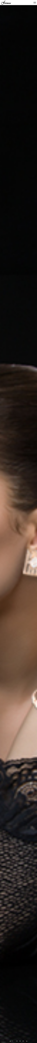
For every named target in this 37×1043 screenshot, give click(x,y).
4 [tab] (23, 1041)
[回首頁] (6, 2)
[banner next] (27, 1041)
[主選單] (34, 3)
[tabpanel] (18, 521)
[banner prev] (10, 1041)
